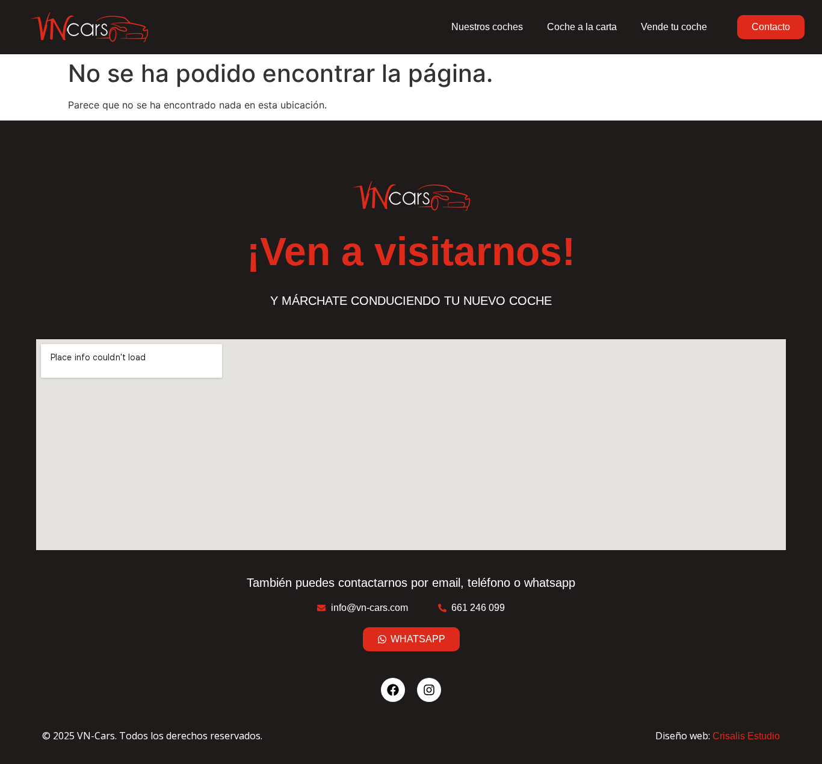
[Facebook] (393, 690)
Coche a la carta (582, 27)
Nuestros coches (487, 27)
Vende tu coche (674, 27)
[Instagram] (429, 690)
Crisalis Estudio (746, 736)
